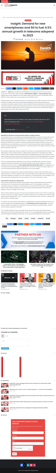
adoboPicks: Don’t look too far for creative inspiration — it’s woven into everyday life (31, 389)
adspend (13, 218)
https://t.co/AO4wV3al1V (27, 122)
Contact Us (20, 470)
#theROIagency (39, 122)
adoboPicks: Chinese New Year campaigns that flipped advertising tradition (29, 407)
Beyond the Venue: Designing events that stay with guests (20, 1)
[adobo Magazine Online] (10, 5)
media (26, 218)
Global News (9, 17)
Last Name (14, 435)
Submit (14, 453)
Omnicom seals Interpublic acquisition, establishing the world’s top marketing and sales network (9, 285)
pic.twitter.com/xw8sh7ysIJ (12, 124)
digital (20, 218)
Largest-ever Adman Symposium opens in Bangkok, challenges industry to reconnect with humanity (46, 285)
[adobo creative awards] (28, 78)
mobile (33, 218)
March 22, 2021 (20, 129)
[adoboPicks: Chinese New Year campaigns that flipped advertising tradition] (5, 409)
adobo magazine (18, 39)
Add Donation (5, 348)
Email (13, 441)
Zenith (48, 218)
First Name (15, 430)
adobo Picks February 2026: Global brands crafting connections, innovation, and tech (31, 401)
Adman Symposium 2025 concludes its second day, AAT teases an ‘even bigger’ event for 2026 (28, 285)
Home (5, 17)
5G (7, 218)
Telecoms (41, 218)
